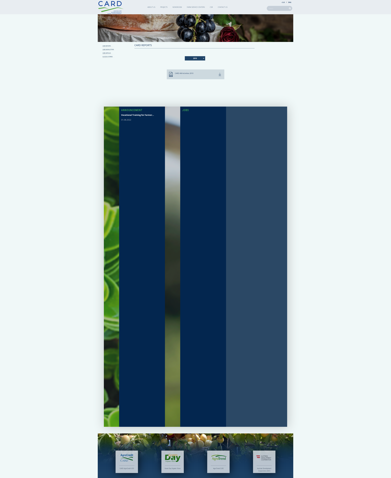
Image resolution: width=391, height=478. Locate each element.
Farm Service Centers (196, 7)
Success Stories (108, 57)
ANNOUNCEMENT (131, 110)
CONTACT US (222, 7)
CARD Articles (107, 53)
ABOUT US (151, 7)
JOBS (185, 110)
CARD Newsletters (108, 49)
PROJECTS (163, 7)
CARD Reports (107, 46)
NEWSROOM (177, 7)
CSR (211, 7)
